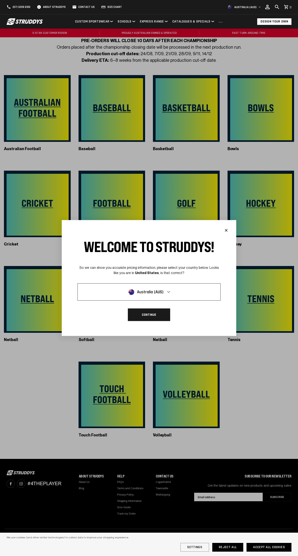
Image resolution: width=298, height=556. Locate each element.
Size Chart (114, 7)
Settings (194, 547)
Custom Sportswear (92, 21)
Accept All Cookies (269, 547)
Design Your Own (274, 21)
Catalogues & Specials (191, 21)
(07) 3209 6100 (21, 7)
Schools (124, 21)
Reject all (228, 547)
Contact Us (86, 7)
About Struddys (54, 7)
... (221, 22)
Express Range (152, 21)
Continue (149, 314)
